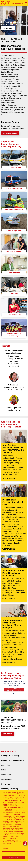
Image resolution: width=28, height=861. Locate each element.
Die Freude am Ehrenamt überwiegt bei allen (13, 502)
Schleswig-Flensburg (11, 41)
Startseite (4, 39)
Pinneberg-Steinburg (9, 789)
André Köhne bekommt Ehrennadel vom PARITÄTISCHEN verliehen (13, 449)
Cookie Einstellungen (13, 853)
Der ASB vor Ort (17, 39)
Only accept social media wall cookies (14, 689)
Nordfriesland (6, 779)
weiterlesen (9, 478)
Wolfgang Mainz (14, 385)
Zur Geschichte (8, 28)
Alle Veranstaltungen (10, 133)
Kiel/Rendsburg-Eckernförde (12, 760)
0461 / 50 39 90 (15, 356)
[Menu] (26, 3)
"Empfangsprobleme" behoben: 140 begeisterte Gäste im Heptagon (12, 624)
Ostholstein (5, 784)
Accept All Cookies (14, 693)
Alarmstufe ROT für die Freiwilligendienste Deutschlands (13, 573)
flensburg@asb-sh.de (14, 358)
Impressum (5, 848)
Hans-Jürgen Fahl (14, 408)
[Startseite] (5, 3)
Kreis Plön (5, 765)
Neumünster (6, 775)
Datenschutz (6, 846)
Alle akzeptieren (13, 857)
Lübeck (4, 770)
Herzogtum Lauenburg (10, 756)
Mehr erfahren (8, 733)
